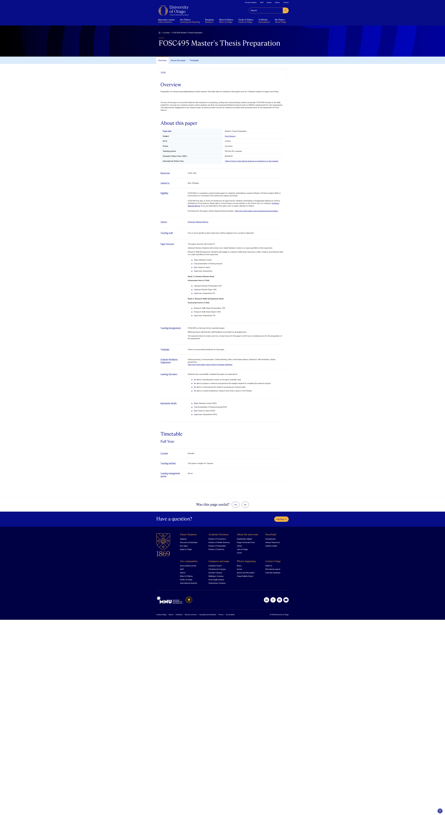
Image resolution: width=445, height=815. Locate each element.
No (245, 505)
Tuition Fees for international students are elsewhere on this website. (251, 161)
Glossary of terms (191, 614)
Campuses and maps (218, 561)
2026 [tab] (163, 72)
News (239, 566)
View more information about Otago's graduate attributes (210, 364)
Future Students (188, 534)
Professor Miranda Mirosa (198, 222)
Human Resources (272, 542)
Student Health (271, 546)
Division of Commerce (217, 539)
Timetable (194, 60)
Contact (286, 2)
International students (188, 583)
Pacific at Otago (186, 579)
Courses (166, 33)
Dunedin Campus (215, 573)
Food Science (230, 136)
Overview (162, 60)
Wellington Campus (215, 576)
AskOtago (280, 519)
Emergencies (270, 539)
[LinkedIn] (266, 599)
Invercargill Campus (216, 579)
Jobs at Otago (242, 549)
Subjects (183, 539)
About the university (247, 534)
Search (171, 614)
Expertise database (272, 573)
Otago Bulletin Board (245, 576)
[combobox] (266, 10)
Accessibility (230, 614)
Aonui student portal (188, 566)
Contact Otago (273, 561)
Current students (251, 2)
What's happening (246, 561)
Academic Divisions (218, 534)
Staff (261, 2)
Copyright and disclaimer (207, 614)
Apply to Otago (186, 549)
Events (239, 569)
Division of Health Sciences (219, 542)
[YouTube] (286, 599)
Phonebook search (272, 569)
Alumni (269, 2)
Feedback (179, 614)
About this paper (178, 60)
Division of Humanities (217, 546)
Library (277, 2)
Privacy (221, 614)
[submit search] (286, 10)
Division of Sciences (216, 549)
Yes (235, 505)
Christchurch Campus (217, 569)
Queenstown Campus (217, 583)
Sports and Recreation (246, 573)
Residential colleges (244, 539)
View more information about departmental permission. (256, 211)
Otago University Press (246, 542)
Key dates (184, 546)
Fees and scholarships (188, 542)
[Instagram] (279, 599)
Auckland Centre (215, 566)
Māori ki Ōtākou (186, 576)
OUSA (239, 553)
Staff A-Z (268, 566)
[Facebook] (273, 599)
